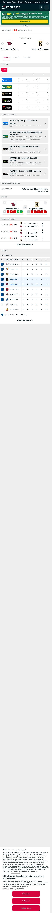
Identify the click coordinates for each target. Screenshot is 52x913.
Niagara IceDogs (15, 294)
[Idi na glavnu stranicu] (14, 7)
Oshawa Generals (15, 264)
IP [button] (36, 259)
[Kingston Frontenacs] (7, 279)
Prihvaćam (26, 894)
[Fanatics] (7, 107)
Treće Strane (15, 873)
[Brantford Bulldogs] (7, 274)
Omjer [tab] (17, 57)
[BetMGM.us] (7, 94)
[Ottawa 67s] (7, 289)
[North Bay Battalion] (7, 309)
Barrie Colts (14, 269)
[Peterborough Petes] (7, 284)
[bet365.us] (7, 87)
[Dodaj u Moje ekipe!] (2, 43)
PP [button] (32, 259)
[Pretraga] (41, 7)
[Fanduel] (7, 80)
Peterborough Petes (9, 49)
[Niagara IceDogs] (7, 294)
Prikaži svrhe (26, 908)
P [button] (27, 259)
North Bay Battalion (15, 310)
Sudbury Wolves (15, 304)
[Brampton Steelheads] (7, 299)
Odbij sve (26, 901)
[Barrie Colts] (7, 269)
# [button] (1, 259)
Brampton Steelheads (15, 299)
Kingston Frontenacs (40, 49)
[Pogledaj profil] (9, 43)
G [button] (46, 259)
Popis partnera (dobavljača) (13, 889)
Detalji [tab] (7, 57)
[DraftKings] (7, 100)
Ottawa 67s (14, 289)
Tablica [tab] (26, 57)
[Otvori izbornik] (46, 7)
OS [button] (23, 259)
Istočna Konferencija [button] (13, 259)
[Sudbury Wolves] (7, 304)
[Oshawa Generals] (7, 264)
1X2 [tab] (4, 70)
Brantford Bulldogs (15, 274)
